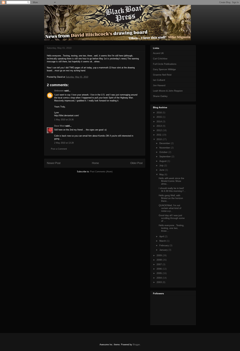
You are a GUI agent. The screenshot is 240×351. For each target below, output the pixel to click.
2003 (159, 282)
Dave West (59, 126)
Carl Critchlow (160, 58)
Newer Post (53, 163)
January (163, 249)
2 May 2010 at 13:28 (64, 143)
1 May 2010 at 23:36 (64, 119)
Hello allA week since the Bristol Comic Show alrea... (171, 181)
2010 (159, 139)
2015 (159, 117)
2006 (159, 268)
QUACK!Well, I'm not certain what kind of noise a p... (170, 208)
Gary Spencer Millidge (164, 69)
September (165, 156)
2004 (159, 277)
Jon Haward (159, 85)
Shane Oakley (160, 96)
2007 (159, 264)
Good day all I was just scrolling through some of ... (172, 218)
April (162, 236)
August (163, 161)
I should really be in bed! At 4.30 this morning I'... (172, 189)
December (165, 143)
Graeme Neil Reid (162, 74)
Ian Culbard (159, 80)
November (165, 147)
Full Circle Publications (164, 64)
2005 (159, 273)
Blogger (136, 344)
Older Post (136, 163)
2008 (159, 259)
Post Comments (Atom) (101, 171)
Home (95, 163)
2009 (159, 255)
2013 (159, 126)
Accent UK (158, 53)
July (161, 165)
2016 (159, 112)
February (164, 245)
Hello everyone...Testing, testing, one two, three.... (171, 228)
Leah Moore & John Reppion (168, 90)
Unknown (59, 90)
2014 (159, 121)
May (161, 174)
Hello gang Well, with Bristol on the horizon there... (171, 198)
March (163, 241)
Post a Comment (59, 149)
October (163, 152)
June (162, 170)
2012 (159, 130)
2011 (159, 134)
